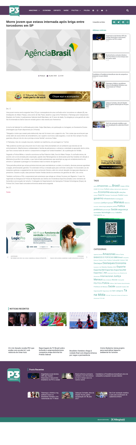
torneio (113, 212)
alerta (95, 186)
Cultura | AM (124, 260)
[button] (128, 10)
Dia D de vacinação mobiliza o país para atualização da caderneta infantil (119, 394)
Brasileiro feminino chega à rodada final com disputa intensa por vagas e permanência (83, 353)
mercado (96, 206)
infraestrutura (109, 199)
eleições (122, 192)
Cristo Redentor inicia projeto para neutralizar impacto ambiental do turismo (112, 350)
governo (98, 198)
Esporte (57, 10)
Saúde (66, 10)
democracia (117, 189)
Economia (47, 10)
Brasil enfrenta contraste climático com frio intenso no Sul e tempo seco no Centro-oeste (117, 56)
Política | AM (113, 283)
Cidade (122, 186)
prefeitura (98, 209)
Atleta (110, 186)
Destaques (109, 263)
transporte (98, 215)
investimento (97, 203)
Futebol (120, 195)
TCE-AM (108, 295)
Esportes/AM (120, 270)
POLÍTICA (74, 10)
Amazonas (33, 10)
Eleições (104, 267)
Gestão (126, 195)
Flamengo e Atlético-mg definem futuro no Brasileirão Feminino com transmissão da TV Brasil (116, 85)
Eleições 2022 (111, 267)
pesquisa (109, 206)
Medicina (127, 203)
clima (127, 186)
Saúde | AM (125, 286)
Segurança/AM (98, 291)
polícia (115, 206)
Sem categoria (117, 291)
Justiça (117, 276)
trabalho (118, 212)
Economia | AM (97, 267)
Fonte (8, 192)
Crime (101, 189)
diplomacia (125, 189)
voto (103, 215)
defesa (112, 189)
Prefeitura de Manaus (101, 286)
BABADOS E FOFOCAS (104, 257)
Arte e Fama (120, 254)
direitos (96, 192)
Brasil (116, 185)
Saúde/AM (119, 286)
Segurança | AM (107, 291)
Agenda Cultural (98, 254)
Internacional (106, 276)
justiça (104, 203)
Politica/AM (121, 280)
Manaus (119, 202)
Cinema (100, 260)
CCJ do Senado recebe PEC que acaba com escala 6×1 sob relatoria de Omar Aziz (21, 350)
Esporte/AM (99, 270)
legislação (110, 203)
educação (114, 192)
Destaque (98, 263)
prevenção (106, 210)
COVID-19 (96, 189)
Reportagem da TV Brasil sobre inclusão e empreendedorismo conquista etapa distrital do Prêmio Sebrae (52, 351)
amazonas (102, 185)
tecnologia (106, 212)
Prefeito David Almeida (123, 283)
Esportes (109, 270)
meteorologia (102, 206)
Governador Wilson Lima (113, 273)
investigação (119, 199)
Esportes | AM (100, 273)
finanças (107, 195)
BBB (116, 257)
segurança (123, 209)
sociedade (97, 212)
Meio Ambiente (107, 280)
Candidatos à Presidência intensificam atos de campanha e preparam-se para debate (112, 375)
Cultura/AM (115, 260)
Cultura (106, 189)
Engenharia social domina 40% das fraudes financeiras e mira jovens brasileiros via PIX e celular (116, 37)
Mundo (114, 280)
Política (121, 206)
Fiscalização (113, 195)
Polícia (87, 10)
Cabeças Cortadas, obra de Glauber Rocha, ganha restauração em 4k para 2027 (117, 104)
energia (95, 195)
